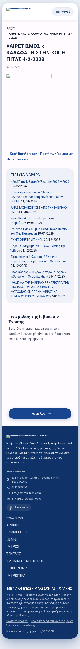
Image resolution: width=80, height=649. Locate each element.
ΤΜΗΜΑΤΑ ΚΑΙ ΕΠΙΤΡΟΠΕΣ (27, 561)
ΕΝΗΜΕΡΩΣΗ (16, 532)
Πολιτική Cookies (17, 621)
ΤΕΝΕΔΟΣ (13, 554)
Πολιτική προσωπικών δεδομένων (52, 621)
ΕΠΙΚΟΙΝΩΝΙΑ (17, 568)
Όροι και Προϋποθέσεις (20, 625)
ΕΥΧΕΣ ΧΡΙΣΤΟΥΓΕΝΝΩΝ (27, 239)
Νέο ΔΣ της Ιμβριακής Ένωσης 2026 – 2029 (40, 181)
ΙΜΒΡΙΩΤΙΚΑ (15, 576)
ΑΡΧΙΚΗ (12, 525)
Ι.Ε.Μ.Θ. (11, 539)
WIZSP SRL (48, 631)
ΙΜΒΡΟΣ (12, 547)
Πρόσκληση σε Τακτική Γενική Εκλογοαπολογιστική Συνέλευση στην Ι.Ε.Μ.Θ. (37, 197)
